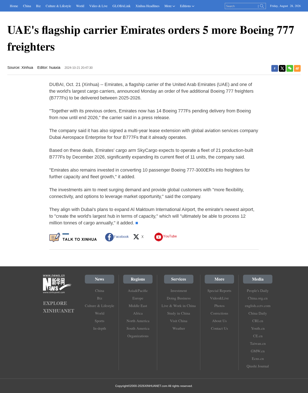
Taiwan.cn (258, 343)
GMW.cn (258, 350)
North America (138, 320)
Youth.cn (258, 328)
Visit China (178, 320)
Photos (219, 305)
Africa (138, 313)
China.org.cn (258, 298)
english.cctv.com (257, 305)
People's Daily (258, 290)
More (168, 6)
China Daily (257, 313)
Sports (99, 320)
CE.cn (258, 335)
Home (14, 6)
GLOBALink (122, 6)
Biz (38, 6)
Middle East (138, 305)
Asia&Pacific (138, 290)
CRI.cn (257, 320)
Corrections (219, 313)
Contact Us (219, 328)
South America (138, 328)
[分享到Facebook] (274, 68)
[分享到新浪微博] (297, 68)
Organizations (138, 335)
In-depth (99, 328)
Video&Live (219, 298)
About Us (219, 320)
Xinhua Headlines (147, 6)
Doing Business (179, 298)
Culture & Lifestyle (58, 6)
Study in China (178, 313)
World (80, 6)
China (27, 6)
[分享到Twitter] (282, 68)
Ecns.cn (258, 358)
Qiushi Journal (258, 365)
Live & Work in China (179, 305)
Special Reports (219, 290)
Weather (178, 328)
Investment (179, 290)
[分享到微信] (289, 68)
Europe (137, 298)
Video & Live (98, 6)
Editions (185, 6)
